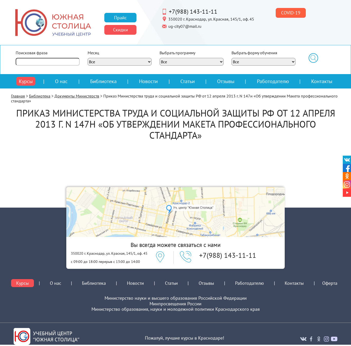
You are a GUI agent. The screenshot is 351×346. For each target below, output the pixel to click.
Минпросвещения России (175, 304)
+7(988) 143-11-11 (193, 11)
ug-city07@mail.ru (184, 26)
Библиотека (103, 81)
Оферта (329, 283)
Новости (148, 81)
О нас (61, 81)
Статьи (187, 81)
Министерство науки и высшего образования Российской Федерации (176, 298)
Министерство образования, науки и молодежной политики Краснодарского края (175, 309)
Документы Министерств (76, 96)
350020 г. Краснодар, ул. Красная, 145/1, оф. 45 (211, 18)
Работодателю (273, 81)
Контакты (321, 81)
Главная (18, 96)
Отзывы (225, 81)
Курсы (26, 81)
